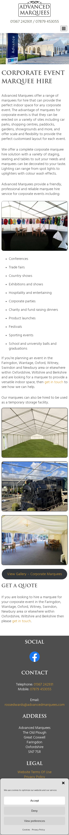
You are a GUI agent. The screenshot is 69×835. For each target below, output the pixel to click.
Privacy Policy (38, 830)
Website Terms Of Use (34, 772)
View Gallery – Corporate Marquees (34, 574)
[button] (63, 783)
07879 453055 (47, 21)
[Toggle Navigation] (63, 28)
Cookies (26, 830)
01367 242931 (21, 21)
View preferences (34, 820)
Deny (34, 810)
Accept (34, 800)
